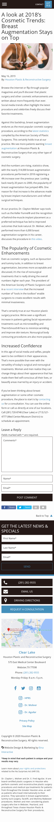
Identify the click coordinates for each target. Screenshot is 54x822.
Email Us (27, 591)
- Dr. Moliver (30, 705)
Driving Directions (27, 600)
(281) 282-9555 (31, 672)
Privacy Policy (27, 720)
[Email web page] (43, 507)
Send (27, 566)
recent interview (14, 289)
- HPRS (27, 698)
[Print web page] (36, 507)
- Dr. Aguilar (29, 712)
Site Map (27, 726)
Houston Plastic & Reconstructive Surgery (28, 79)
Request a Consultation (27, 609)
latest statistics (41, 131)
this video (36, 239)
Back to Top (42, 515)
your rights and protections (32, 768)
